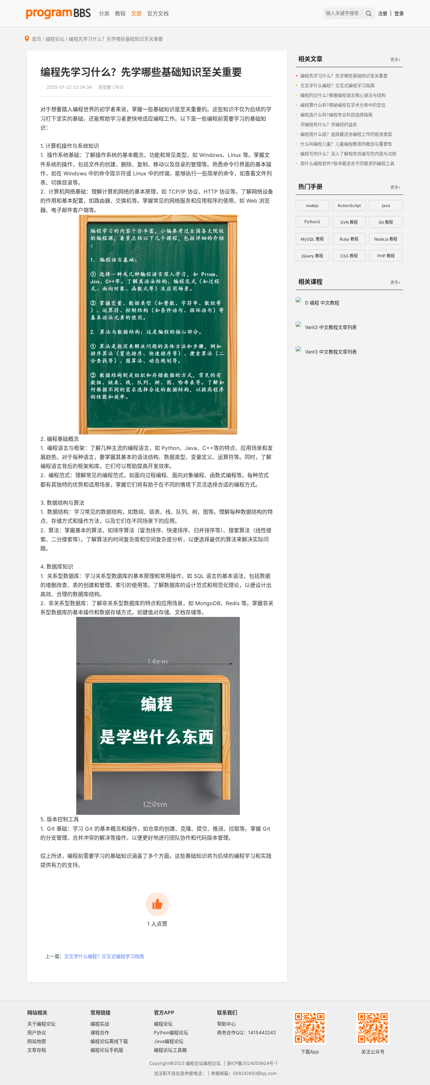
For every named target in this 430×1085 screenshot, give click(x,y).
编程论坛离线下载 (109, 1041)
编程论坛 (55, 39)
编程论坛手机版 (106, 1050)
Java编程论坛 (168, 1041)
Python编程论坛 (171, 1032)
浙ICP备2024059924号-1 (252, 1063)
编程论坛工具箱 (170, 1050)
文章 (136, 13)
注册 (382, 13)
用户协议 (36, 1032)
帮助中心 (226, 1024)
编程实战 (99, 1024)
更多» (395, 59)
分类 (104, 13)
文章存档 (36, 1050)
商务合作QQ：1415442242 (246, 1032)
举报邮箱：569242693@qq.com (243, 1073)
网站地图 (36, 1041)
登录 (399, 13)
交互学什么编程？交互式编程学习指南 (104, 956)
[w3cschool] (58, 13)
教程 (120, 13)
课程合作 (99, 1032)
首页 (36, 39)
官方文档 (158, 13)
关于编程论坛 (41, 1024)
